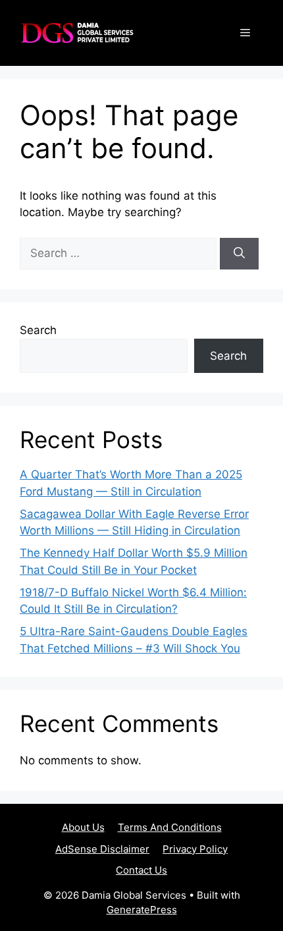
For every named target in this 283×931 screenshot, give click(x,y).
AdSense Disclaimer (102, 849)
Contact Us (141, 870)
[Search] (239, 253)
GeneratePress (142, 909)
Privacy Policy (195, 849)
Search (38, 330)
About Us (83, 827)
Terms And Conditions (170, 827)
